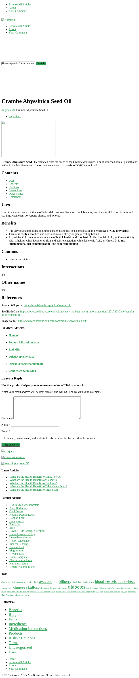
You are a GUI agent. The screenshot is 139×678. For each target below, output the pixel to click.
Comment (7, 418)
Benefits (13, 183)
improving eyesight (129, 588)
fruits (103, 588)
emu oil (97, 588)
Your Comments (18, 10)
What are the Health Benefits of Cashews (33, 479)
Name (5, 424)
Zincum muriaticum (20, 560)
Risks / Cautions (22, 638)
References (15, 196)
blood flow (76, 582)
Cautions (14, 187)
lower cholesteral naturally (18, 592)
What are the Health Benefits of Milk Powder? (36, 476)
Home (12, 658)
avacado (45, 581)
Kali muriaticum (18, 563)
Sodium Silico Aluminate (24, 342)
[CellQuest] (7, 451)
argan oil (27, 582)
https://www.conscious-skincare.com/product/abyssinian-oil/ (52, 320)
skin (101, 592)
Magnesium (16, 550)
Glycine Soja (16, 553)
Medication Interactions (28, 628)
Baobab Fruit (16, 517)
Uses (11, 180)
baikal (55, 582)
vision (26, 595)
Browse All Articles (20, 4)
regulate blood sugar (81, 592)
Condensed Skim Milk (22, 370)
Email (5, 431)
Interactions (15, 190)
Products (16, 633)
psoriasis (69, 592)
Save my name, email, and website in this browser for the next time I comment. (51, 438)
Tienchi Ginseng (18, 543)
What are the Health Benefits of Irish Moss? (35, 489)
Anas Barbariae (18, 508)
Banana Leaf (16, 547)
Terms (13, 642)
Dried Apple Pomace (21, 356)
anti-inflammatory (15, 582)
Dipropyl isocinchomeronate (26, 363)
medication (34, 592)
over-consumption (47, 592)
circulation (62, 588)
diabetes (76, 587)
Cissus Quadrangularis (22, 566)
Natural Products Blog (22, 534)
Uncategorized (20, 647)
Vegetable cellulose (20, 537)
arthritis (35, 582)
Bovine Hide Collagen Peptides (27, 530)
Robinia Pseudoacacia (22, 514)
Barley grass (16, 521)
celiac (10, 588)
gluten (109, 588)
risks (93, 592)
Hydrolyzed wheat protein (24, 504)
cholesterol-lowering (49, 588)
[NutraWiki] (8, 19)
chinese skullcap (26, 587)
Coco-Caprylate (18, 557)
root (97, 592)
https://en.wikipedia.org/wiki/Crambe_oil (47, 305)
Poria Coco (60, 592)
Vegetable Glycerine (14, 595)
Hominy (13, 335)
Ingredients (8, 110)
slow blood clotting (112, 592)
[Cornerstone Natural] (13, 457)
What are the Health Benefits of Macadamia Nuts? (38, 486)
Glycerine (116, 588)
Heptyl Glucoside (19, 540)
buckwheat (126, 581)
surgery (124, 592)
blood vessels (106, 581)
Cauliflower (16, 511)
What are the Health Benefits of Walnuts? (33, 483)
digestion (90, 588)
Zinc (12, 527)
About (12, 7)
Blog (12, 614)
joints (3, 592)
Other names (16, 193)
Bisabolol (14, 524)
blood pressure (88, 582)
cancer (4, 588)
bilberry (65, 581)
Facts (13, 619)
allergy (4, 582)
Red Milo (14, 349)
